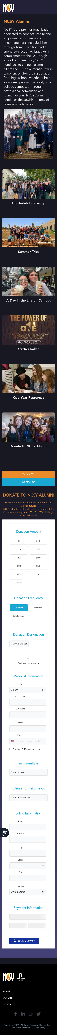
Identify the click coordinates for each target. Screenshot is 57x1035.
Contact (8, 1004)
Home (6, 991)
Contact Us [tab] (28, 482)
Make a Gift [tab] (28, 474)
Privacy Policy (46, 1025)
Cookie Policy (39, 1027)
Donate (7, 998)
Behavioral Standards (21, 1027)
